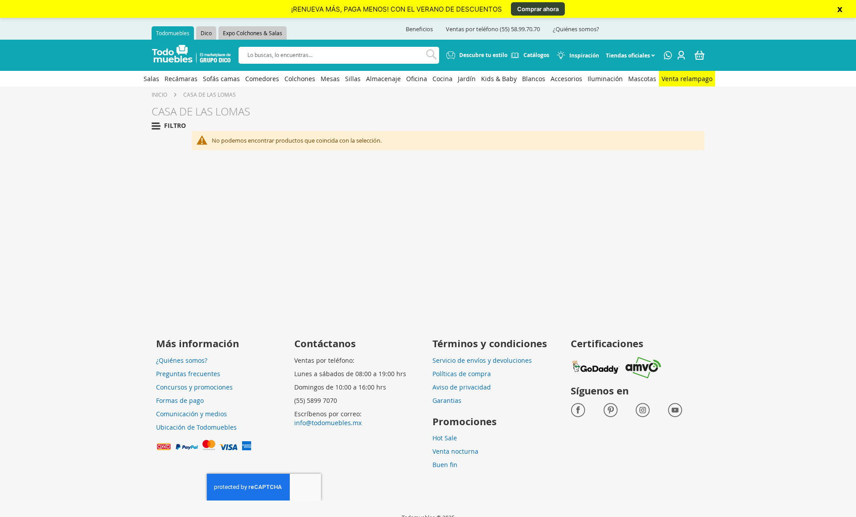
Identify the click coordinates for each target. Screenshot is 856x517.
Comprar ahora (538, 8)
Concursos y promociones (194, 387)
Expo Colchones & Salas (252, 33)
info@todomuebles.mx (328, 423)
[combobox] (339, 55)
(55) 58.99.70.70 (520, 29)
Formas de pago (180, 400)
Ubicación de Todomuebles (196, 427)
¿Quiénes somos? (576, 29)
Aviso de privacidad (461, 387)
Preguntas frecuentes (188, 373)
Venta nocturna (455, 451)
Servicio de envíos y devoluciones (482, 360)
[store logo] (191, 55)
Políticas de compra (461, 373)
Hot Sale (444, 438)
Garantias (446, 400)
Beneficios (419, 29)
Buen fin (444, 464)
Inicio (159, 94)
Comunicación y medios (191, 414)
